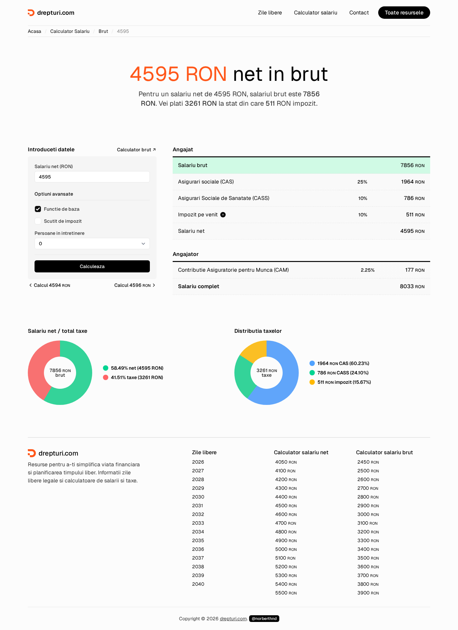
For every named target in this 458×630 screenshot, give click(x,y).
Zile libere (270, 12)
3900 (368, 593)
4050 (286, 462)
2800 (368, 497)
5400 (286, 584)
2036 (198, 549)
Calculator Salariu (70, 31)
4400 (286, 497)
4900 (286, 540)
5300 (286, 575)
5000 (286, 549)
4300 (286, 488)
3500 (368, 558)
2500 (368, 471)
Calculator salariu (315, 12)
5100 (285, 558)
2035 (198, 540)
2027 (198, 471)
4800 (285, 532)
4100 (285, 471)
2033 (198, 523)
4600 (286, 514)
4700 (285, 523)
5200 (286, 567)
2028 (198, 479)
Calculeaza (92, 266)
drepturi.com (233, 619)
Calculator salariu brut (384, 452)
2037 (198, 558)
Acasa (34, 31)
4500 (286, 506)
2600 (368, 479)
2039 (198, 575)
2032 (198, 514)
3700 (367, 575)
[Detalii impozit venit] (223, 214)
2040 (198, 584)
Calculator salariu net (301, 452)
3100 (367, 523)
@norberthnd (264, 618)
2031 (197, 506)
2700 (367, 488)
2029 (198, 488)
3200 (368, 532)
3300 (368, 540)
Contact (359, 12)
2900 (368, 506)
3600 (368, 567)
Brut (103, 31)
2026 (198, 462)
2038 (198, 567)
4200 (286, 479)
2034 (198, 532)
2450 (368, 462)
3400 (368, 549)
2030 (198, 497)
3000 (368, 514)
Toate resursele (404, 12)
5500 (286, 593)
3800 (368, 584)
